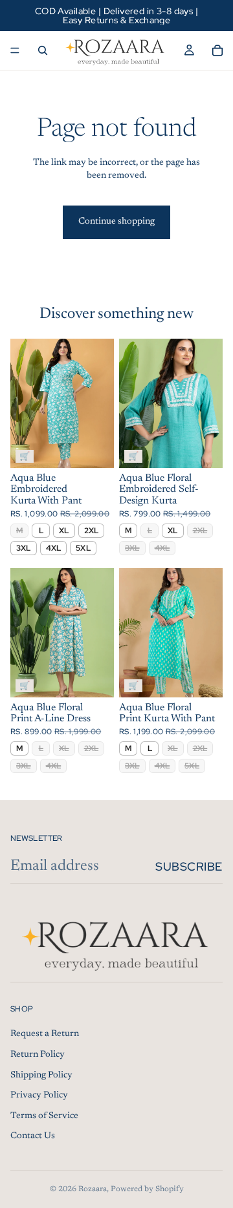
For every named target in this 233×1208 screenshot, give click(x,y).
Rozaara (92, 1189)
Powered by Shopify (147, 1189)
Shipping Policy (41, 1075)
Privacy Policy (39, 1096)
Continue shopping (116, 221)
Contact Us (32, 1136)
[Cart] (217, 50)
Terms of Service (44, 1116)
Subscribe (189, 866)
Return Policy (37, 1054)
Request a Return (44, 1034)
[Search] (42, 50)
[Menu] (15, 50)
